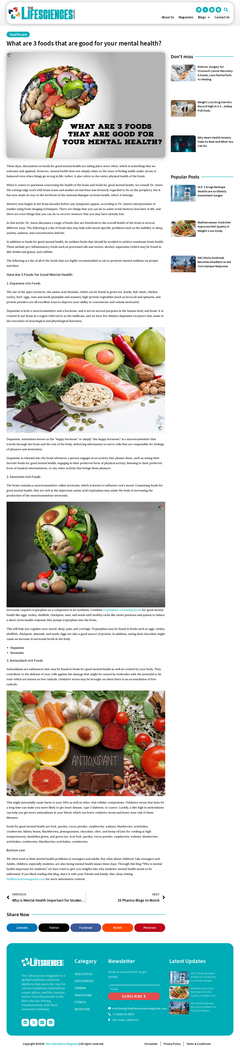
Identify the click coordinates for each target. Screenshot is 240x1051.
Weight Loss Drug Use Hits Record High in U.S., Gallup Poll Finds (215, 106)
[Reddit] (218, 10)
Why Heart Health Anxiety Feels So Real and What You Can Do (215, 142)
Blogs (202, 17)
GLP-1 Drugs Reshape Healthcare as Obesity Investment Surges (212, 191)
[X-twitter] (205, 10)
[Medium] (212, 10)
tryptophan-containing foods (122, 610)
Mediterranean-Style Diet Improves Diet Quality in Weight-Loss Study (214, 226)
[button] (226, 9)
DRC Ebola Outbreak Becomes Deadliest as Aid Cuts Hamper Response (214, 262)
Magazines (186, 17)
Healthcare (18, 34)
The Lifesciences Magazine (62, 1044)
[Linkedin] (199, 10)
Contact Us (222, 17)
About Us (168, 17)
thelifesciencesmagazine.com (26, 879)
